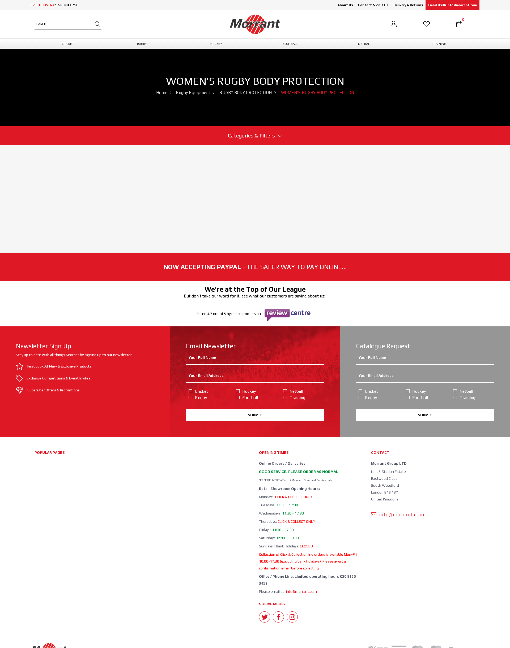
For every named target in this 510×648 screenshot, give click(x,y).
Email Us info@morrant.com (452, 5)
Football (250, 397)
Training (297, 397)
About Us (345, 5)
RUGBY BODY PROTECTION (245, 92)
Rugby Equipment (193, 92)
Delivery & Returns (408, 5)
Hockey (249, 391)
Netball (296, 391)
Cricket (201, 391)
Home (161, 92)
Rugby (201, 397)
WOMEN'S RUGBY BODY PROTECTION (317, 92)
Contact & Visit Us (373, 5)
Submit (255, 415)
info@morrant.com (301, 591)
